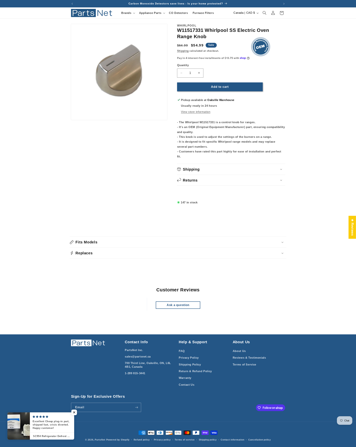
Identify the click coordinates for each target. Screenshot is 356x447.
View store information (195, 111)
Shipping (183, 50)
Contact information (232, 440)
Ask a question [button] (178, 305)
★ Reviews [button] (352, 227)
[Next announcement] (284, 3)
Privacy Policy (189, 357)
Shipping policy (208, 440)
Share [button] (186, 192)
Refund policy (142, 440)
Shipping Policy (190, 364)
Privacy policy (162, 440)
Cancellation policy (259, 440)
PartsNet (100, 440)
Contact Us (186, 384)
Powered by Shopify (118, 440)
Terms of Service (244, 364)
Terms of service (185, 440)
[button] (128, 13)
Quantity (183, 65)
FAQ (182, 351)
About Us (239, 351)
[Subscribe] (136, 407)
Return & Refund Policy (195, 371)
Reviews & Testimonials (249, 357)
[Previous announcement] (72, 3)
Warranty (185, 377)
